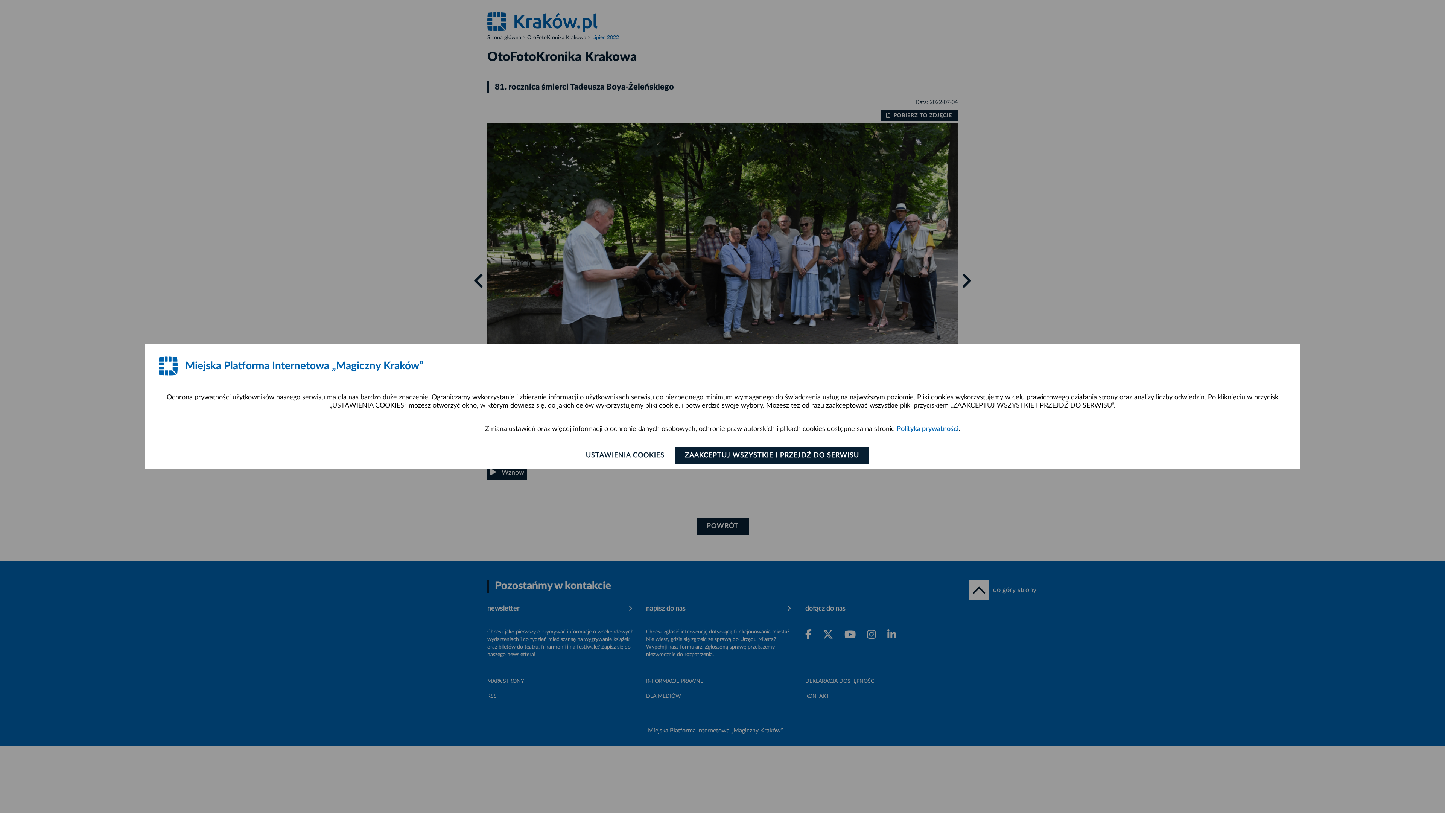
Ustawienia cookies (625, 455)
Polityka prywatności (927, 429)
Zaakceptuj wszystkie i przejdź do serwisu (772, 455)
